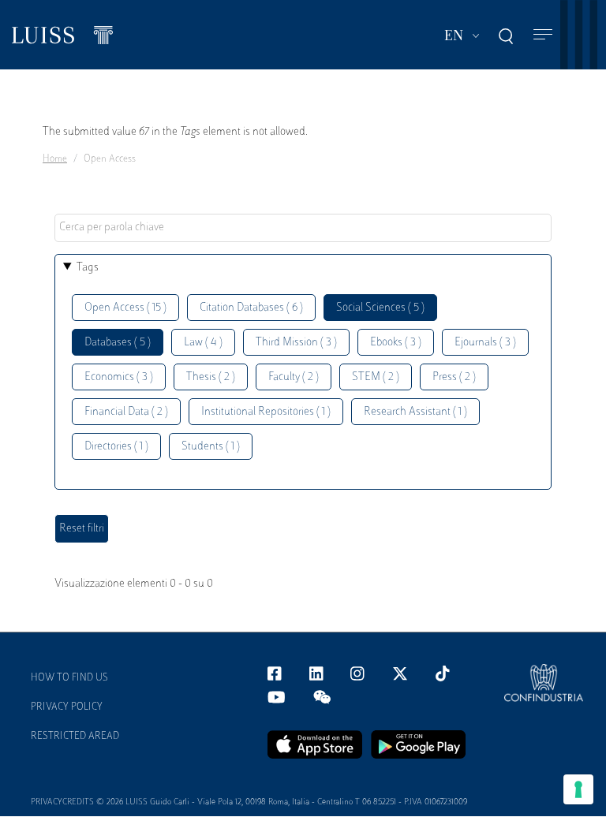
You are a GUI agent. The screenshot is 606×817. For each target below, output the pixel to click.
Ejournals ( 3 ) (485, 343)
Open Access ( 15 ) (125, 308)
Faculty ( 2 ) (293, 377)
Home (55, 159)
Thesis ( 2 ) (210, 377)
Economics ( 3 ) (118, 377)
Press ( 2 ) (454, 377)
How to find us (69, 678)
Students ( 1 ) (210, 447)
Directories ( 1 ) (116, 447)
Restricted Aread (75, 736)
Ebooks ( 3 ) (395, 343)
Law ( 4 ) (203, 343)
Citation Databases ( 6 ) (251, 308)
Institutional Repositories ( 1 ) (266, 412)
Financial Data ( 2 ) (126, 412)
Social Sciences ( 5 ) (380, 308)
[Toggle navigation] (542, 35)
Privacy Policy (67, 707)
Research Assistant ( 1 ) (415, 412)
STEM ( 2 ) (375, 377)
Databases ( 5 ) (117, 343)
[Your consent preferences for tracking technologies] (578, 789)
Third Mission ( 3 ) (296, 343)
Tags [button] (88, 268)
